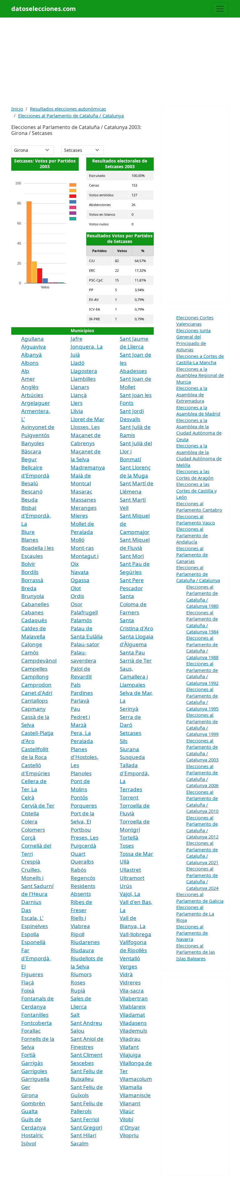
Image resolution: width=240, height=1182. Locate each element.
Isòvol (28, 1143)
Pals (76, 684)
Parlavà (80, 700)
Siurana (129, 749)
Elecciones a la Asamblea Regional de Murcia (200, 375)
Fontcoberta (36, 1022)
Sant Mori (132, 556)
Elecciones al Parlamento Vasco (195, 519)
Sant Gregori (86, 1127)
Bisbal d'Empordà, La (36, 515)
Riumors (81, 974)
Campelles (34, 668)
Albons (29, 362)
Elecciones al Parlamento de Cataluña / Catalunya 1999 (202, 724)
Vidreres (130, 982)
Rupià (78, 990)
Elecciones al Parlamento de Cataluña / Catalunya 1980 (202, 596)
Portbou (81, 829)
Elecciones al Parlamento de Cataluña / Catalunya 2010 (202, 801)
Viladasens (133, 1022)
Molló (77, 539)
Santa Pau (132, 652)
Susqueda (132, 757)
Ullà (124, 861)
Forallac (31, 1030)
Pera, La (81, 732)
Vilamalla (131, 1087)
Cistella (30, 813)
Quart (78, 853)
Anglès (29, 386)
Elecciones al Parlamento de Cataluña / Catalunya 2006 (202, 775)
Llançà (79, 395)
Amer (28, 378)
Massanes (83, 499)
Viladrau (130, 1038)
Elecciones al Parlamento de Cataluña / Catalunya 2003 (202, 750)
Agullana (32, 338)
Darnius (31, 902)
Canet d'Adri (36, 692)
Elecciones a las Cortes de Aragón (194, 474)
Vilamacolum (136, 1078)
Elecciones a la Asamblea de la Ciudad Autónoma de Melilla (199, 455)
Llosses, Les (85, 427)
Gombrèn (33, 1103)
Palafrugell (84, 612)
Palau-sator (85, 644)
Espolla (30, 934)
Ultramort (132, 877)
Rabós (78, 869)
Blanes (29, 539)
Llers (76, 402)
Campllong (35, 676)
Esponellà (33, 942)
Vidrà (126, 974)
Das (26, 910)
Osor (76, 604)
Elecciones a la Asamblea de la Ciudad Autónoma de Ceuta (199, 429)
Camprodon (36, 684)
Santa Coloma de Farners (133, 604)
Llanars (80, 386)
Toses (127, 845)
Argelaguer (35, 402)
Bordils (29, 572)
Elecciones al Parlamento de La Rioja (195, 913)
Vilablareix (133, 1006)
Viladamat (132, 1014)
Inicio (17, 109)
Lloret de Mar (87, 419)
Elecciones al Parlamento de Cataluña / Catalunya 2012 (202, 827)
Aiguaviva (33, 346)
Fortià (28, 1054)
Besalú (29, 483)
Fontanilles (34, 1014)
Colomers (33, 829)
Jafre (76, 338)
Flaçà (27, 982)
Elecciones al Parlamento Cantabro (199, 506)
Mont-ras (82, 547)
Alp (25, 370)
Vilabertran (134, 998)
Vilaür (127, 1111)
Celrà (27, 797)
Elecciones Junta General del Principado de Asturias (193, 340)
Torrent (129, 797)
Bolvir (28, 563)
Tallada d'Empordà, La (134, 773)
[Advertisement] (120, 61)
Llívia (77, 411)
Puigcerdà (83, 845)
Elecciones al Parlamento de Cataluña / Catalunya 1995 (202, 698)
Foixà (27, 990)
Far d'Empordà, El (36, 958)
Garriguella (35, 1078)
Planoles (81, 773)
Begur (29, 459)
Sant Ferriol (85, 1119)
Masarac (81, 491)
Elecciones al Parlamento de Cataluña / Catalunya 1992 (202, 673)
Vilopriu (129, 1135)
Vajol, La (130, 893)
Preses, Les (84, 837)
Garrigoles (34, 1071)
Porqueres (84, 805)
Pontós (79, 797)
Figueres (32, 974)
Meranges (84, 507)
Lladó (77, 362)
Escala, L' (32, 917)
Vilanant (130, 1103)
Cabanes (32, 612)
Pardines (82, 692)
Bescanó (31, 491)
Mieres (79, 515)
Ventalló (130, 958)
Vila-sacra (132, 990)
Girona (29, 1095)
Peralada (82, 741)
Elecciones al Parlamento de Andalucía (192, 535)
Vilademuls (133, 1030)
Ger (25, 1087)
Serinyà (129, 708)
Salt (75, 1014)
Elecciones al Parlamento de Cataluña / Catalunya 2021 (202, 852)
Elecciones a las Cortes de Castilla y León (196, 490)
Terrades (131, 789)
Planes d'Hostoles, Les (84, 757)
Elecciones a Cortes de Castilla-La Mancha (200, 359)
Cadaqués (34, 620)
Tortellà (129, 837)
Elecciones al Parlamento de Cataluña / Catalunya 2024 (202, 878)
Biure (28, 531)
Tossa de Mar (136, 853)
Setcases (130, 732)
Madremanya (88, 467)
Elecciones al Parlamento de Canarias (192, 554)
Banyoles (32, 443)
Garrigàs (32, 1062)
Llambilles (83, 378)
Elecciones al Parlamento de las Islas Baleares (195, 952)
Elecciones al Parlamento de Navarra (192, 932)
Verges (128, 966)
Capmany (33, 708)
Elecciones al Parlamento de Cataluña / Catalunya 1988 (202, 647)
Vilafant (129, 1046)
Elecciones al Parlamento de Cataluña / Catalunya (71, 115)
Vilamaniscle (135, 1095)
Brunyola (32, 596)
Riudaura (82, 950)
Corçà (28, 837)
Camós (29, 652)
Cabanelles (35, 604)
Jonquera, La (87, 346)
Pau (75, 708)
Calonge (31, 644)
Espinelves (34, 926)
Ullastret (130, 869)
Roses (78, 982)
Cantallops (34, 700)
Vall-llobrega (135, 934)
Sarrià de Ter (136, 660)
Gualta (29, 1111)
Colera (29, 821)
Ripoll (77, 934)
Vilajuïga (130, 1054)
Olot (76, 588)
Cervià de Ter (37, 805)
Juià (75, 354)
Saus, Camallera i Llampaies (134, 676)
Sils (124, 741)
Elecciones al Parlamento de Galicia (199, 897)
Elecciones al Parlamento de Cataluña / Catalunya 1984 (202, 622)
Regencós (83, 877)
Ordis (77, 596)
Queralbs (82, 861)
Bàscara (31, 451)
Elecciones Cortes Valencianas (194, 320)
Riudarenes (85, 942)
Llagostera (84, 370)
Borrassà (32, 580)
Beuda (29, 499)
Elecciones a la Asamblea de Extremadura (191, 394)
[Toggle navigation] (220, 9)
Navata (80, 572)
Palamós (81, 620)
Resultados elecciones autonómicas (68, 109)
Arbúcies (32, 395)
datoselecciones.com (43, 8)
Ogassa (80, 580)
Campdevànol (39, 660)
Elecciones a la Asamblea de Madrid (198, 410)
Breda (29, 588)
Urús (126, 886)
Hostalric (32, 1135)
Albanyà (31, 354)
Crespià (30, 861)
